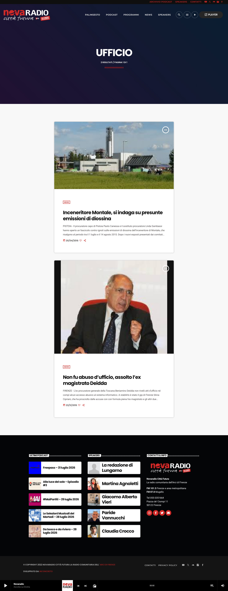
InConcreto (46, 571)
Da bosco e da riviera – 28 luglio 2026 (59, 531)
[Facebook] (222, 2)
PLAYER (211, 14)
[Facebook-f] (156, 513)
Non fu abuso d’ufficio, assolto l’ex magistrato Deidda (102, 380)
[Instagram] (218, 2)
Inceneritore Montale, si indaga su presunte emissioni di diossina (113, 215)
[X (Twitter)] (210, 2)
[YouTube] (205, 2)
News (66, 202)
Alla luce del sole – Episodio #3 (61, 483)
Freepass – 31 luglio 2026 (59, 468)
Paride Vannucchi (113, 515)
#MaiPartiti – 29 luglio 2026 (61, 499)
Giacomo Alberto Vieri (119, 499)
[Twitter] (162, 513)
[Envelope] (168, 513)
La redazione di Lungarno (117, 467)
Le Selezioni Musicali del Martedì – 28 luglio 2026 (58, 515)
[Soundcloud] (214, 2)
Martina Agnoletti (120, 484)
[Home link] (20, 14)
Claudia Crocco (118, 531)
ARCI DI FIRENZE (107, 564)
